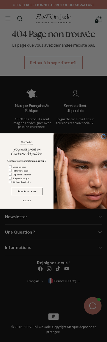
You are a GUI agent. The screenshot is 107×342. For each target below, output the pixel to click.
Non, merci (27, 200)
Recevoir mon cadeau (27, 191)
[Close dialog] (104, 136)
